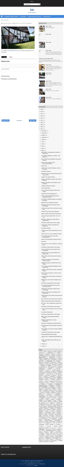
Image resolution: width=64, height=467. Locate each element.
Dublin (59, 372)
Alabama (50, 351)
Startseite (19, 120)
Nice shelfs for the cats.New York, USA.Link (51, 298)
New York (60, 406)
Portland (59, 413)
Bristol (60, 363)
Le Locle (53, 398)
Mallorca (56, 401)
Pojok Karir (32, 460)
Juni (43, 143)
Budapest (48, 364)
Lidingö (52, 399)
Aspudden (41, 355)
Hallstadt (51, 385)
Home (32, 1)
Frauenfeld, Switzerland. (47, 312)
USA (48, 434)
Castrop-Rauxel (42, 367)
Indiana (40, 390)
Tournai (52, 431)
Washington (48, 438)
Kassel (59, 392)
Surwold (49, 426)
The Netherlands (50, 430)
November (44, 133)
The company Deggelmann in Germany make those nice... (50, 286)
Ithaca (55, 390)
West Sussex (49, 439)
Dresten (55, 372)
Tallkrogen (41, 429)
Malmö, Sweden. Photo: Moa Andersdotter (51, 213)
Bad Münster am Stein (55, 356)
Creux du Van (57, 369)
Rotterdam (58, 415)
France (58, 378)
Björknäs (58, 361)
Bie (49, 359)
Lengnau (41, 399)
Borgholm (41, 363)
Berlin (41, 359)
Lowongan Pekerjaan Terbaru (11, 16)
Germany (6, 19)
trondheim (58, 431)
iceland (54, 388)
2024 (41, 109)
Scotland (54, 419)
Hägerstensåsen (43, 385)
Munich (40, 406)
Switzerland (41, 428)
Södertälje (41, 421)
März (43, 150)
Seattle (59, 419)
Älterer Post (33, 120)
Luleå (59, 400)
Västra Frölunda (58, 435)
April (43, 148)
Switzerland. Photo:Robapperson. (49, 193)
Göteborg (41, 382)
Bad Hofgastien (43, 356)
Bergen (60, 358)
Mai (42, 146)
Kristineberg (42, 395)
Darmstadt (47, 371)
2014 (41, 113)
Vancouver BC (49, 435)
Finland (59, 377)
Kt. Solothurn (57, 395)
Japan (59, 390)
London (40, 400)
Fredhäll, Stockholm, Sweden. (48, 185)
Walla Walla (58, 436)
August (43, 139)
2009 (41, 124)
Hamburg (58, 385)
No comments (28, 23)
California (43, 365)
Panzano (41, 411)
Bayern (40, 358)
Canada (49, 365)
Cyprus (47, 370)
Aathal (44, 351)
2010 (41, 122)
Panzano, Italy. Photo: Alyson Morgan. (50, 211)
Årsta (53, 354)
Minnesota (52, 404)
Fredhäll (41, 380)
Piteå (54, 412)
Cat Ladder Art (52, 367)
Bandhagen (52, 357)
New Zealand (43, 407)
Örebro (48, 410)
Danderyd (41, 371)
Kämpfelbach (59, 391)
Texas (53, 429)
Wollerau (41, 440)
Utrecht (59, 434)
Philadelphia (48, 412)
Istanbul (46, 390)
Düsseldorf (41, 374)
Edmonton (58, 374)
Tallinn (59, 428)
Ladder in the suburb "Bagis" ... (48, 177)
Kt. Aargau (49, 395)
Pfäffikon (41, 412)
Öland (40, 410)
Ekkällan (41, 375)
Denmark (60, 371)
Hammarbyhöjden (43, 386)
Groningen (49, 384)
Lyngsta (45, 401)
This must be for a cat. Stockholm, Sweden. (51, 233)
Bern (45, 359)
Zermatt (46, 441)
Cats (32, 9)
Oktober (43, 135)
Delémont (54, 371)
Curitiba (41, 370)
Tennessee (48, 429)
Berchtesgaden (53, 358)
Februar (43, 343)
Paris (47, 411)
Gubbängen (57, 384)
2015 (41, 111)
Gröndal (43, 384)
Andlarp (58, 352)
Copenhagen (42, 369)
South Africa (53, 421)
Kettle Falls (42, 393)
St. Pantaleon (47, 422)
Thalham (59, 429)
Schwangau (47, 419)
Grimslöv (52, 382)
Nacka (45, 406)
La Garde (60, 397)
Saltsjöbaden (44, 418)
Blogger (36, 465)
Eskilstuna (52, 376)
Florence (41, 378)
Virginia (52, 436)
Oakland (59, 408)
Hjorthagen (45, 387)
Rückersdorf (42, 417)
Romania (52, 415)
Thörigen (59, 430)
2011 (41, 120)
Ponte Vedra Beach (49, 413)
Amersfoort (41, 352)
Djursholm (42, 372)
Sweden (56, 426)
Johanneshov (46, 391)
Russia (48, 417)
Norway (41, 408)
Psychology (23, 16)
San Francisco (53, 418)
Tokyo (40, 431)
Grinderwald (59, 382)
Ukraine (56, 433)
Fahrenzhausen (47, 377)
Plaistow (59, 412)
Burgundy (60, 364)
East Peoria (50, 374)
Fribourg (53, 380)
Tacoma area (52, 428)
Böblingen (53, 362)
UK (51, 433)
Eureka (40, 377)
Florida (46, 378)
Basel (59, 357)
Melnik (52, 402)
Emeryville (47, 375)
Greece (47, 382)
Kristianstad (57, 394)
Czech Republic (56, 370)
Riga (40, 415)
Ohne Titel (43, 241)
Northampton (58, 407)
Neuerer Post (5, 120)
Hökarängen (52, 387)
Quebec (46, 414)
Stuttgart (58, 424)
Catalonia (50, 368)
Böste (46, 363)
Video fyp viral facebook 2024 (46, 58)
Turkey (47, 433)
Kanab (41, 392)
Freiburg (47, 380)
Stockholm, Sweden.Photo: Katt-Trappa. (50, 222)
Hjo (40, 387)
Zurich (51, 441)
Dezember (44, 130)
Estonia (59, 376)
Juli (42, 141)
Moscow (49, 405)
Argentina (47, 354)
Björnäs (41, 362)
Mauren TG (44, 402)
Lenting (47, 399)
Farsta (54, 377)
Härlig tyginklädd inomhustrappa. (49, 334)
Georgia (46, 381)
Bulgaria (54, 364)
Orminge (59, 410)
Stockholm (41, 424)
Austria (58, 355)
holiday (59, 387)
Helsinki (52, 386)
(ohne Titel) (48, 26)
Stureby (51, 424)
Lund (40, 401)
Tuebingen (41, 433)
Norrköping (50, 407)
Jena (40, 391)
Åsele (59, 354)
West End (41, 439)
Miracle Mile (59, 404)
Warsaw (41, 438)
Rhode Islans (58, 414)
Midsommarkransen (44, 404)
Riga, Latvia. (44, 165)
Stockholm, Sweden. (46, 171)
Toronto (46, 431)
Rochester (45, 415)
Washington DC (57, 438)
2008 (41, 126)
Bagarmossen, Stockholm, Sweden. (49, 202)
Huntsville (47, 388)
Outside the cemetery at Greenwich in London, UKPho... (50, 260)
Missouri (43, 405)
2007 (41, 129)
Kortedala (49, 394)
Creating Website (31, 463)
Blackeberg (47, 362)
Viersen (42, 436)
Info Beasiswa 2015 (39, 460)
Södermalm (57, 420)
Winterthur (58, 439)
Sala (53, 417)
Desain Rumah (46, 16)
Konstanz (41, 394)
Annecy (41, 354)
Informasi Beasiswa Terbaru (34, 16)
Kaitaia (52, 391)
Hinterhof (58, 386)
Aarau (40, 351)
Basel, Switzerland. (45, 188)
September (44, 137)
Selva (40, 420)
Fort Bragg (52, 378)
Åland (55, 351)
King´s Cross (50, 393)
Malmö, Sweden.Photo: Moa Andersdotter (51, 301)
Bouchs (51, 363)
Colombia (58, 368)
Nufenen (47, 408)
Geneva (41, 381)
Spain (58, 421)
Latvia (47, 398)
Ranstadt (51, 414)
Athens (47, 355)
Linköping (58, 399)
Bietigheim (53, 359)
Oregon (54, 410)
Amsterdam (50, 352)
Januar (43, 346)
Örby (44, 410)
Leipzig (59, 398)
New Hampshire (52, 406)
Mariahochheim (13, 50)
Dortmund (49, 372)
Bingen (59, 359)
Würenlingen (54, 440)
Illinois (59, 388)
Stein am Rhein (57, 422)
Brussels (42, 364)
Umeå (61, 433)
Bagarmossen (42, 357)
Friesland (58, 380)
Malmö (60, 401)
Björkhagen (49, 361)
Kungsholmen (42, 397)
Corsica (49, 369)
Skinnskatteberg (48, 420)
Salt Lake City (59, 417)
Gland (59, 381)
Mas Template (42, 463)
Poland (40, 413)
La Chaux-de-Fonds (51, 397)
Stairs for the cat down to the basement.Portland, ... (48, 163)
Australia (53, 355)
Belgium (46, 358)
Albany (59, 351)
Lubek (54, 400)
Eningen (54, 375)
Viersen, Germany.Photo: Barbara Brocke (51, 239)
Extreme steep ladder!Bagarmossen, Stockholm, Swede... (50, 196)
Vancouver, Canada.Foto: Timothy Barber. (51, 323)
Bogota (59, 362)
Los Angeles (48, 400)
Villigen (47, 436)
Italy (50, 390)
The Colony (41, 430)
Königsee (58, 393)
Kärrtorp (54, 392)
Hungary (41, 388)
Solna (46, 421)
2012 (41, 118)
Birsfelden (41, 361)
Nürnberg (53, 408)
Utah (53, 434)
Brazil (56, 363)
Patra (52, 411)
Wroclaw (47, 440)
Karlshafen (47, 392)
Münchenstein (57, 405)
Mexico (58, 402)
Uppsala (43, 434)
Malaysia (50, 401)
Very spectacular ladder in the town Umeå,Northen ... (49, 236)
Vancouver (41, 435)
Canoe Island (57, 365)
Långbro (42, 398)
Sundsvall (41, 426)
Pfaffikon (58, 411)
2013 (41, 115)
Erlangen (46, 376)
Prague (40, 414)
